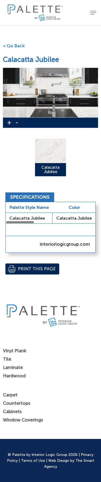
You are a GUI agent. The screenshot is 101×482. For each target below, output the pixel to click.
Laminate (13, 367)
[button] (93, 12)
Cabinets (12, 411)
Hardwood (14, 375)
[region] (50, 213)
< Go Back (14, 45)
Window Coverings (23, 420)
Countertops (16, 403)
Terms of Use (33, 460)
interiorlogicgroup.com (65, 244)
